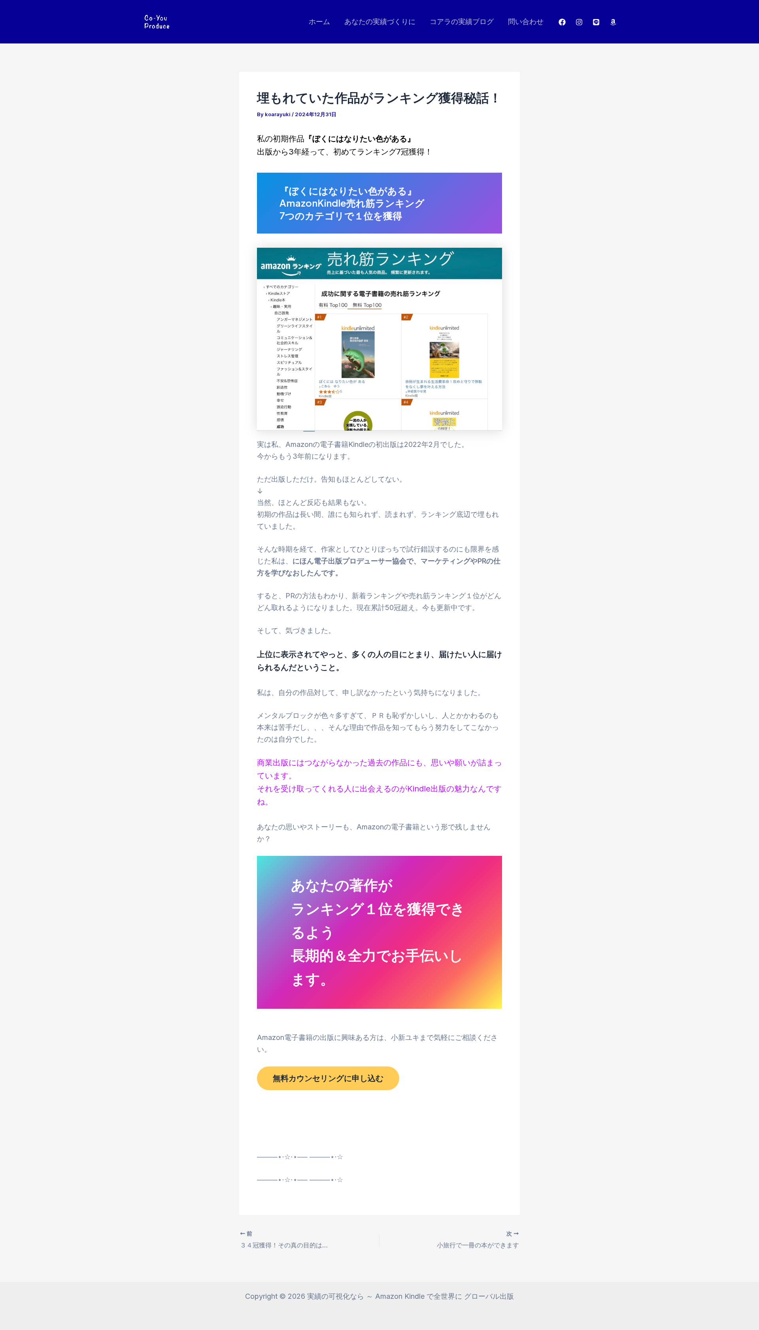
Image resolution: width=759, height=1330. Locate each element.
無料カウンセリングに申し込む (328, 1078)
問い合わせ (526, 21)
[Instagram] (579, 22)
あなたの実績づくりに (379, 21)
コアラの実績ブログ (462, 21)
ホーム (319, 21)
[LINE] (596, 22)
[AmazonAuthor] (613, 22)
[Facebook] (562, 22)
